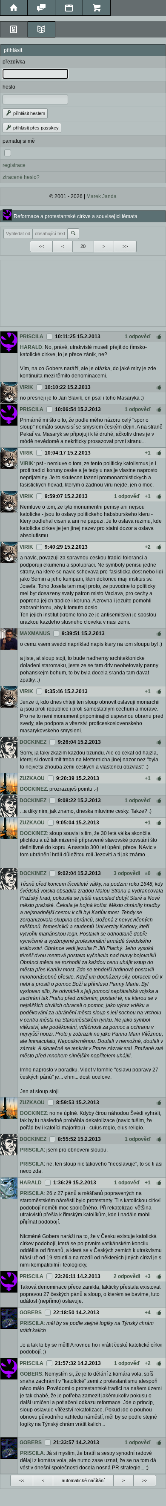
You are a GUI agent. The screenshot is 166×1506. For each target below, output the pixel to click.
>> (125, 246)
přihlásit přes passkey (35, 127)
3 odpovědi (127, 873)
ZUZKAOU (32, 778)
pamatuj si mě (19, 141)
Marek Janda (101, 196)
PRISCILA (31, 337)
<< (41, 246)
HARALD (31, 347)
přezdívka (14, 62)
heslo (9, 87)
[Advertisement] (83, 292)
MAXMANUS (35, 633)
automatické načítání (83, 1480)
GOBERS (31, 1313)
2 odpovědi (127, 1276)
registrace (14, 165)
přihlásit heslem (28, 113)
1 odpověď (138, 337)
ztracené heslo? (21, 177)
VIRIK (26, 387)
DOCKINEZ (33, 742)
